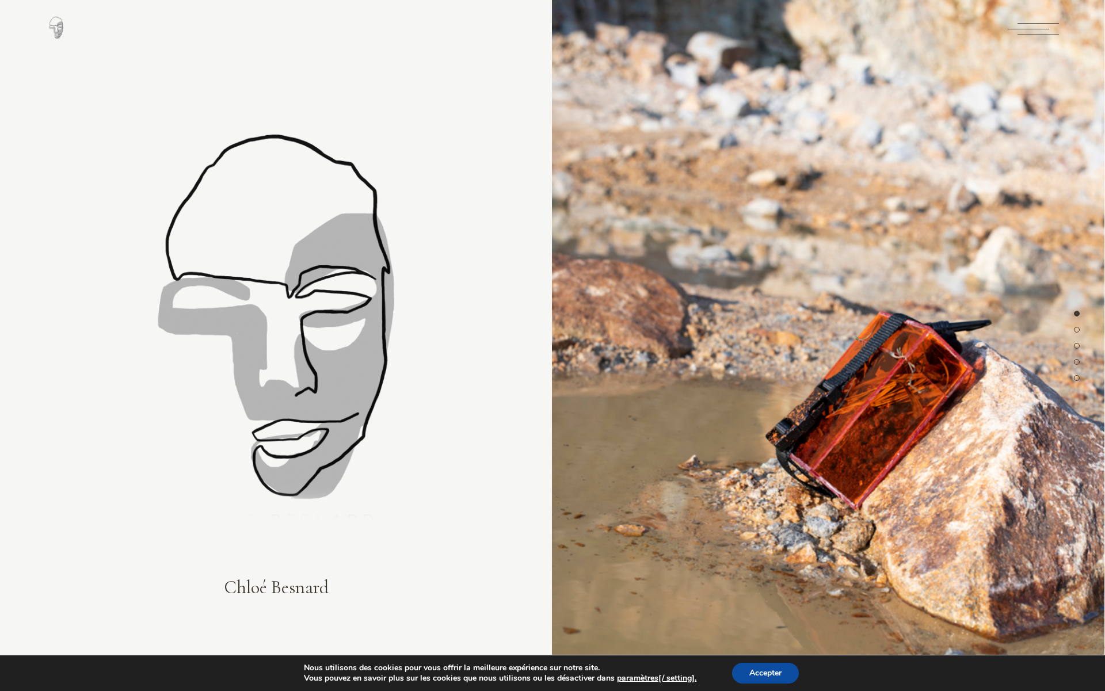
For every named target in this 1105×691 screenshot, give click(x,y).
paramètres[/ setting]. (656, 678)
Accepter (765, 672)
